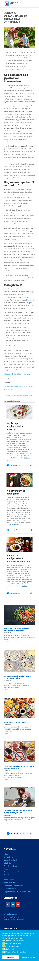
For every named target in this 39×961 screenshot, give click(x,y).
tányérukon (31, 300)
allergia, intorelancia (11, 221)
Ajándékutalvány (11, 866)
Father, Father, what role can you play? (19, 395)
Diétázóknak (9, 857)
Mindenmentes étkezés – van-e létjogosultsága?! (17, 677)
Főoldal (7, 854)
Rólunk (6, 875)
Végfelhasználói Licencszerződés (17, 892)
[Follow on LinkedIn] (13, 904)
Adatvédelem (9, 883)
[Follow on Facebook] (8, 904)
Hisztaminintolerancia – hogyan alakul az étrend (19, 767)
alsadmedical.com (11, 917)
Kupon (6, 869)
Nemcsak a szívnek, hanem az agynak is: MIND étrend (17, 629)
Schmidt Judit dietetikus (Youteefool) (17, 374)
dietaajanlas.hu (10, 914)
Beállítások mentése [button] (28, 957)
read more (19, 642)
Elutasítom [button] (10, 957)
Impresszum (9, 880)
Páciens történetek (11, 872)
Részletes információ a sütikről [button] (13, 940)
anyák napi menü (12, 189)
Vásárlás (7, 863)
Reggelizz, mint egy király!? (16, 722)
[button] (4, 943)
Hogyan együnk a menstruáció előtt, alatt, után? (18, 812)
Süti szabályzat (10, 889)
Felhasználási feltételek (13, 886)
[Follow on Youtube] (18, 904)
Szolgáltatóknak (10, 860)
